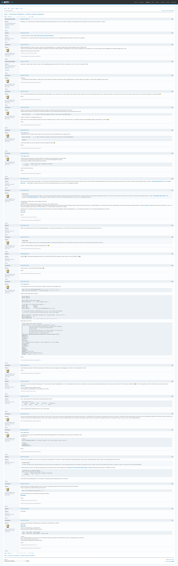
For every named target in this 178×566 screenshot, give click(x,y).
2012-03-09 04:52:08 (25, 265)
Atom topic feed (171, 559)
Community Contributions (16, 14)
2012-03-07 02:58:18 (25, 107)
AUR (168, 2)
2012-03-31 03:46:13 (25, 381)
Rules (9, 8)
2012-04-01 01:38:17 (25, 429)
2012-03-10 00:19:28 (25, 281)
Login (21, 8)
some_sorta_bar (39, 208)
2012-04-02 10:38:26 (25, 520)
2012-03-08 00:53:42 (25, 130)
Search (12, 8)
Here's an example (145, 205)
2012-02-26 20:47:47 (25, 44)
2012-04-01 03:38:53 (25, 456)
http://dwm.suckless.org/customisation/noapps (77, 467)
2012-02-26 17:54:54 (25, 33)
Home (135, 2)
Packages (141, 2)
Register (17, 8)
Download (173, 2)
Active (166, 10)
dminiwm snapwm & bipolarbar (35, 14)
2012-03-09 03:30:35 (25, 190)
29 (29, 16)
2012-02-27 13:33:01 (25, 75)
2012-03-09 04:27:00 (25, 225)
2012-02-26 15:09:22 (25, 19)
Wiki (153, 2)
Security (163, 2)
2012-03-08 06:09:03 (25, 153)
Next (32, 16)
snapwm (25, 132)
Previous (9, 16)
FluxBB (172, 561)
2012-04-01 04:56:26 (25, 483)
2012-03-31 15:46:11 (25, 396)
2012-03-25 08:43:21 (25, 365)
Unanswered (171, 10)
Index (5, 8)
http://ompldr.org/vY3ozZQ (157, 181)
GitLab (157, 2)
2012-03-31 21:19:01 (25, 413)
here (41, 540)
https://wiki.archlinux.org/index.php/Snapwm (44, 35)
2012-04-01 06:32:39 (25, 508)
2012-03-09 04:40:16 (25, 253)
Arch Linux (7, 2)
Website (7, 27)
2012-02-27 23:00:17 (25, 91)
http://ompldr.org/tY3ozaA (33, 197)
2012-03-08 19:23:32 (25, 178)
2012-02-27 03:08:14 (25, 61)
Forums (147, 2)
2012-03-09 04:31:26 (25, 237)
